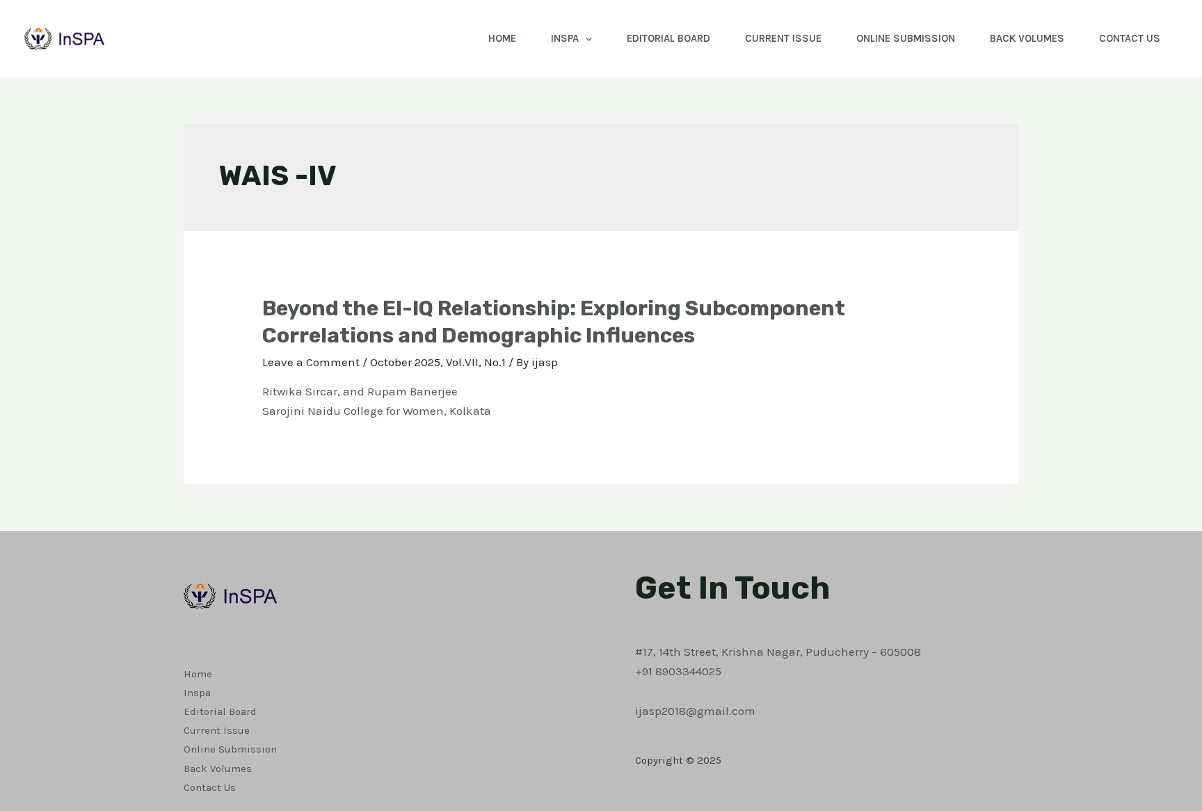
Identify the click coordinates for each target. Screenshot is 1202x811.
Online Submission (905, 38)
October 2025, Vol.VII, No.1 (438, 362)
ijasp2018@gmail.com (695, 711)
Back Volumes (1027, 38)
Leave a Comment (311, 362)
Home (502, 38)
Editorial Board (668, 38)
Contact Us (1129, 38)
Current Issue (783, 38)
